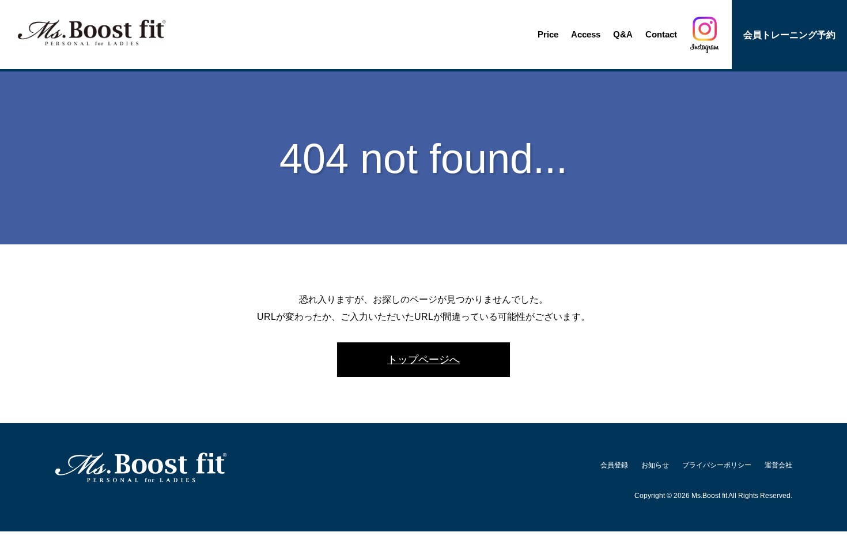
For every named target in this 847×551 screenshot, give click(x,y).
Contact (661, 34)
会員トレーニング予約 (789, 34)
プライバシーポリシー (716, 465)
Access (585, 34)
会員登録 (614, 465)
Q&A (623, 34)
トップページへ (423, 359)
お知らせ (655, 465)
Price (548, 34)
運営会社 (778, 465)
